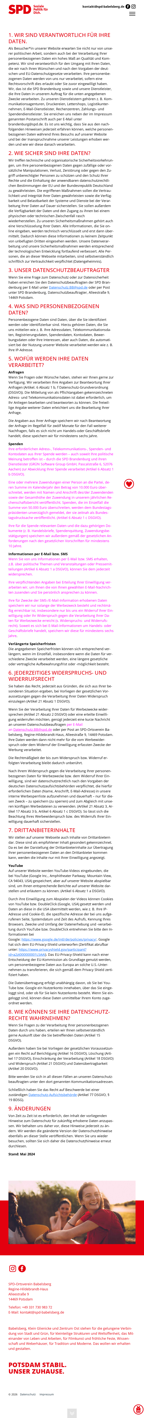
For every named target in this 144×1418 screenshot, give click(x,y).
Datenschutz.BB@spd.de (68, 287)
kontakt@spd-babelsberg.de (103, 6)
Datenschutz (28, 1394)
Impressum (47, 1394)
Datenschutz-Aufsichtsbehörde (52, 1094)
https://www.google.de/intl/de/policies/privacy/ (59, 939)
